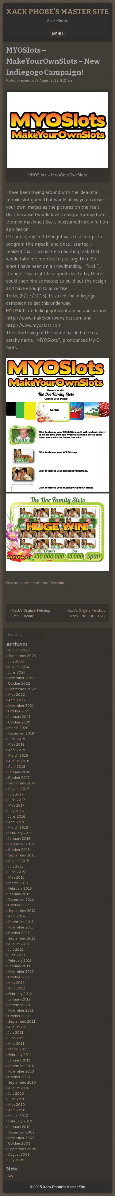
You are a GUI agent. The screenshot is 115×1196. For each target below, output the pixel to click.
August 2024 (18, 666)
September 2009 (22, 1148)
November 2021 (21, 705)
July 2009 (16, 1160)
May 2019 (16, 744)
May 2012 (16, 982)
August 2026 (19, 650)
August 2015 (18, 860)
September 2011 (21, 1021)
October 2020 (19, 722)
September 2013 (21, 938)
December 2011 (21, 1004)
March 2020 (18, 727)
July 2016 (16, 810)
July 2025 (16, 661)
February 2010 (20, 1121)
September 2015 (22, 855)
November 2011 (20, 1010)
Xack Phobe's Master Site (57, 11)
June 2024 (16, 672)
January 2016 (19, 838)
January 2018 (19, 772)
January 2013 (19, 966)
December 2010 (21, 1065)
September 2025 (22, 655)
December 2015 (21, 844)
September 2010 (22, 1082)
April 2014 (16, 916)
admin (25, 80)
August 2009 (19, 1154)
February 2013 (20, 960)
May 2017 (16, 805)
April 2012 (16, 988)
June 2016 (16, 816)
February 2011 (20, 1054)
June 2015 (16, 871)
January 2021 (19, 716)
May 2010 (16, 1104)
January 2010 (19, 1126)
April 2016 (16, 821)
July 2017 (15, 794)
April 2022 (16, 700)
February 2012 (20, 993)
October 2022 (19, 683)
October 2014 (19, 905)
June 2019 (16, 738)
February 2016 (20, 833)
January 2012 (19, 999)
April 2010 (16, 1110)
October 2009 (19, 1143)
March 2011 (18, 1049)
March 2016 (18, 827)
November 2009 (21, 1137)
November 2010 (21, 1071)
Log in (12, 1175)
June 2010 (16, 1099)
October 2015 (19, 849)
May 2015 (16, 877)
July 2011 (15, 1032)
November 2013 (20, 927)
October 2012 (19, 977)
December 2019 (21, 733)
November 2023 (21, 677)
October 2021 (19, 711)
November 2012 (21, 971)
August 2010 (18, 1087)
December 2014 (21, 899)
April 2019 (16, 749)
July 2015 (16, 866)
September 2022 (22, 689)
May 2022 (16, 694)
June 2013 (16, 954)
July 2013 (15, 949)
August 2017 (18, 788)
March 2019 (18, 755)
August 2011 (18, 1027)
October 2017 (18, 777)
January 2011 (19, 1060)
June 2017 (16, 799)
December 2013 (21, 921)
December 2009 (21, 1132)
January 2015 (19, 894)
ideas (27, 583)
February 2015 (20, 888)
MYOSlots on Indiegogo (30, 310)
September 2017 (21, 783)
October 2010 (19, 1076)
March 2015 (18, 882)
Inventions (40, 583)
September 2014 (22, 910)
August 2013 (18, 943)
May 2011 (16, 1043)
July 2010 (16, 1093)
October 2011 (18, 1015)
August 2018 (18, 761)
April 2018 (16, 766)
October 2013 (18, 932)
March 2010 (18, 1115)
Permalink (57, 583)
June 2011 (16, 1038)
